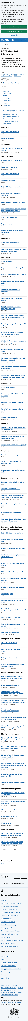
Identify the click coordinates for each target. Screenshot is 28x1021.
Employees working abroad (10, 633)
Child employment (7, 594)
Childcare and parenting (9, 909)
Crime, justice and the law (9, 915)
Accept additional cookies (14, 27)
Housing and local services (9, 934)
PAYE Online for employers (10, 132)
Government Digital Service (9, 995)
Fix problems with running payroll (12, 268)
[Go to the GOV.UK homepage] (7, 40)
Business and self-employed (10, 906)
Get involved (5, 978)
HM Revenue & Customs (8, 74)
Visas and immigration (8, 943)
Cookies (14, 985)
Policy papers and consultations (11, 969)
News (3, 959)
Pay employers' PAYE (8, 138)
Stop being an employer (9, 643)
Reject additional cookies (14, 31)
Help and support (7, 123)
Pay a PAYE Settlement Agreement (12, 402)
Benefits (3, 900)
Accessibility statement (8, 988)
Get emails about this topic (12, 83)
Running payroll (6, 261)
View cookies (14, 35)
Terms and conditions (8, 990)
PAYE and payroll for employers (11, 160)
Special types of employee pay (11, 116)
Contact (20, 988)
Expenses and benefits (9, 107)
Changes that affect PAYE (10, 114)
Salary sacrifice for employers (11, 617)
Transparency (5, 972)
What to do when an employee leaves (13, 548)
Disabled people (6, 919)
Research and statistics (8, 966)
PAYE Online (6, 96)
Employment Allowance (9, 217)
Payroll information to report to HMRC (13, 274)
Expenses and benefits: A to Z (10, 489)
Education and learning (8, 925)
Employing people (7, 928)
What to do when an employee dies (12, 587)
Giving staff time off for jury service (12, 572)
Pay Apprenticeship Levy (9, 417)
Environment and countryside (10, 931)
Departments (5, 956)
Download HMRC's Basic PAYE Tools (13, 202)
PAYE (7, 44)
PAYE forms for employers (9, 816)
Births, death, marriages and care (11, 903)
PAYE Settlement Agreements (11, 512)
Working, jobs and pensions (9, 946)
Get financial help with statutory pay (13, 783)
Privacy (8, 985)
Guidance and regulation (9, 963)
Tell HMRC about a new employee (12, 187)
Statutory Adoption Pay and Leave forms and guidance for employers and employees (13, 765)
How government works (8, 975)
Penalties (5, 103)
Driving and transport (8, 922)
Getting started (7, 93)
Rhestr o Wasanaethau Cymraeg (11, 992)
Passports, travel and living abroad (12, 940)
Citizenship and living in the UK (11, 912)
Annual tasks (6, 105)
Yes (18, 877)
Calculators (6, 91)
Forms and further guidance (10, 121)
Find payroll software (8, 180)
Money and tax (5, 937)
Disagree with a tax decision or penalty (13, 445)
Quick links (6, 89)
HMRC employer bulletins (9, 810)
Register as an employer (9, 167)
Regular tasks (6, 98)
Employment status (7, 224)
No (25, 877)
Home (2, 44)
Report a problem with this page (14, 883)
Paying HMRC (7, 100)
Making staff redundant (9, 658)
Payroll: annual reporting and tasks (12, 455)
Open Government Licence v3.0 (11, 1002)
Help (2, 985)
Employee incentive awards (10, 685)
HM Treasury (17, 76)
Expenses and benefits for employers (13, 482)
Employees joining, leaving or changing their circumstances (13, 110)
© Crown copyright (14, 1017)
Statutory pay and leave (9, 119)
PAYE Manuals (6, 823)
